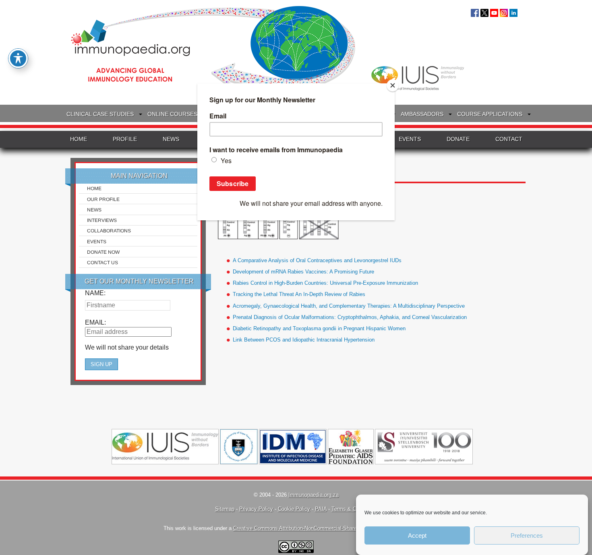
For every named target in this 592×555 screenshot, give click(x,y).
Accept (417, 535)
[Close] (393, 85)
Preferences (527, 535)
